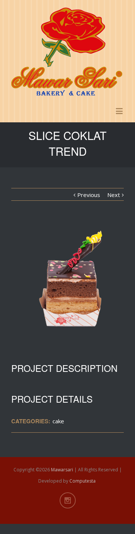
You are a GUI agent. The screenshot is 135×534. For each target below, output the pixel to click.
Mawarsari (62, 469)
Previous (88, 195)
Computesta (82, 481)
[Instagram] (68, 500)
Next (113, 195)
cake (58, 421)
